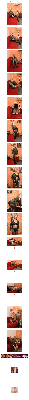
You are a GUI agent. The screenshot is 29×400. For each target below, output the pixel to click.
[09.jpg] (14, 201)
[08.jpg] (14, 178)
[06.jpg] (14, 131)
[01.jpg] (14, 14)
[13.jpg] (14, 294)
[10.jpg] (14, 224)
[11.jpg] (14, 248)
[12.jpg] (14, 271)
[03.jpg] (14, 61)
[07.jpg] (14, 154)
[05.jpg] (14, 108)
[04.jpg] (14, 84)
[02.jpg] (14, 38)
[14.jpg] (14, 317)
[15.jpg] (14, 341)
